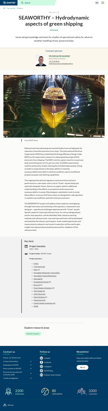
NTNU (36, 264)
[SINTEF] (9, 2)
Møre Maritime (39, 297)
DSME (36, 306)
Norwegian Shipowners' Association (47, 273)
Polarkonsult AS (39, 300)
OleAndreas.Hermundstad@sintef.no (61, 63)
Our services (11, 8)
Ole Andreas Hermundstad (59, 56)
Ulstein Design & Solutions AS (44, 303)
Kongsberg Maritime (41, 282)
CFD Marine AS (39, 267)
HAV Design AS (39, 291)
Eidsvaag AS (38, 279)
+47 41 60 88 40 (54, 61)
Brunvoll (37, 285)
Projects (20, 8)
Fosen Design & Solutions (43, 288)
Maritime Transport (33, 334)
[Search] (22, 2)
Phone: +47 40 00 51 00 (11, 358)
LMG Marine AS (39, 294)
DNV (35, 270)
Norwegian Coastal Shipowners (45, 276)
